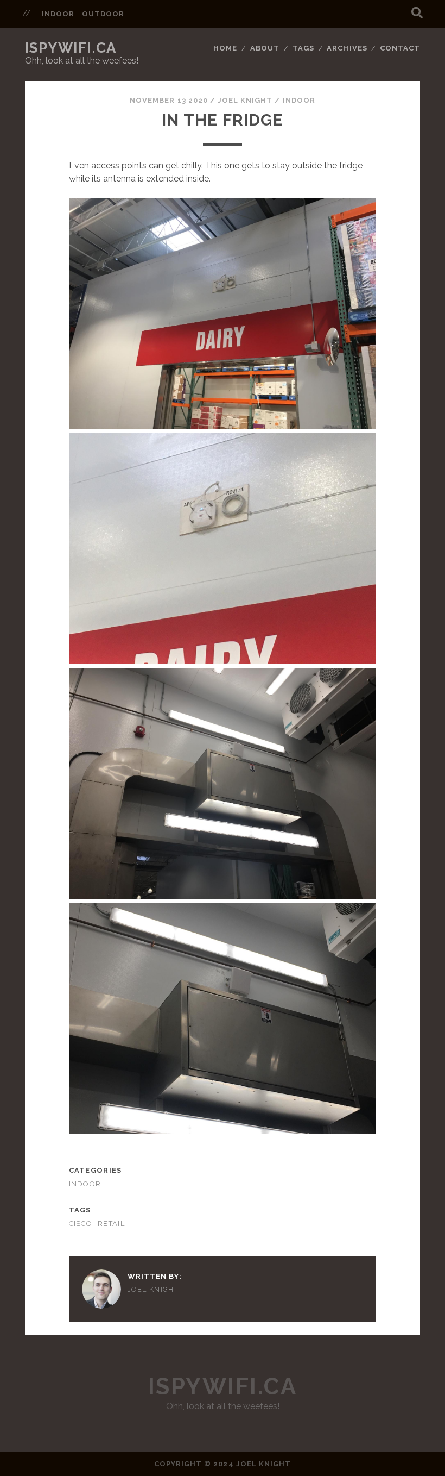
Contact (400, 48)
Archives (347, 48)
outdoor (103, 14)
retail (111, 1223)
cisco (80, 1223)
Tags (303, 48)
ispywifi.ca (71, 48)
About (264, 48)
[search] (417, 13)
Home (225, 48)
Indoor (299, 100)
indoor (58, 14)
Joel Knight (245, 100)
